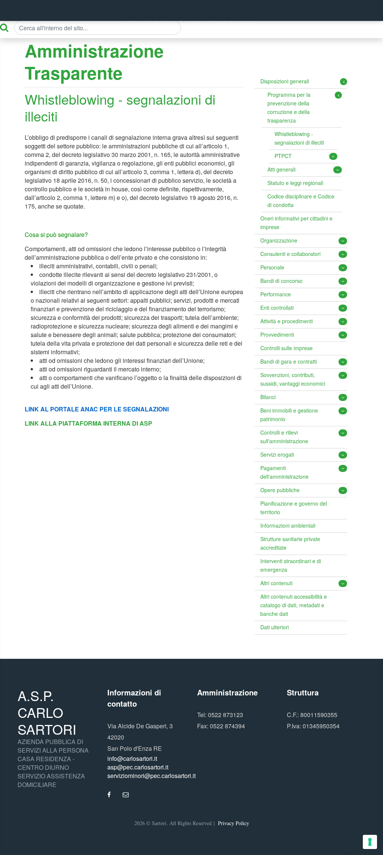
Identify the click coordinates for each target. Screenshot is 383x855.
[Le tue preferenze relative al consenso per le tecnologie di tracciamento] (370, 842)
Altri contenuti (276, 583)
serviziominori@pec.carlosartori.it (151, 775)
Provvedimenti (277, 334)
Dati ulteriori (274, 627)
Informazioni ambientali (287, 525)
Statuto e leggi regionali (295, 182)
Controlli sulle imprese (286, 348)
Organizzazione (278, 240)
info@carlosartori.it (132, 758)
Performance (275, 294)
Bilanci (268, 397)
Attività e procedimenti (286, 321)
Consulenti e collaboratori (290, 253)
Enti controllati (277, 307)
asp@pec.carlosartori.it (137, 767)
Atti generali (281, 169)
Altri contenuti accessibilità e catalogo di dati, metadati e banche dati (293, 605)
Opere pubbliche (280, 490)
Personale (272, 267)
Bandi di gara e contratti (288, 361)
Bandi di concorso (281, 280)
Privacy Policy (233, 823)
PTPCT (283, 156)
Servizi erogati (277, 454)
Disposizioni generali (284, 81)
